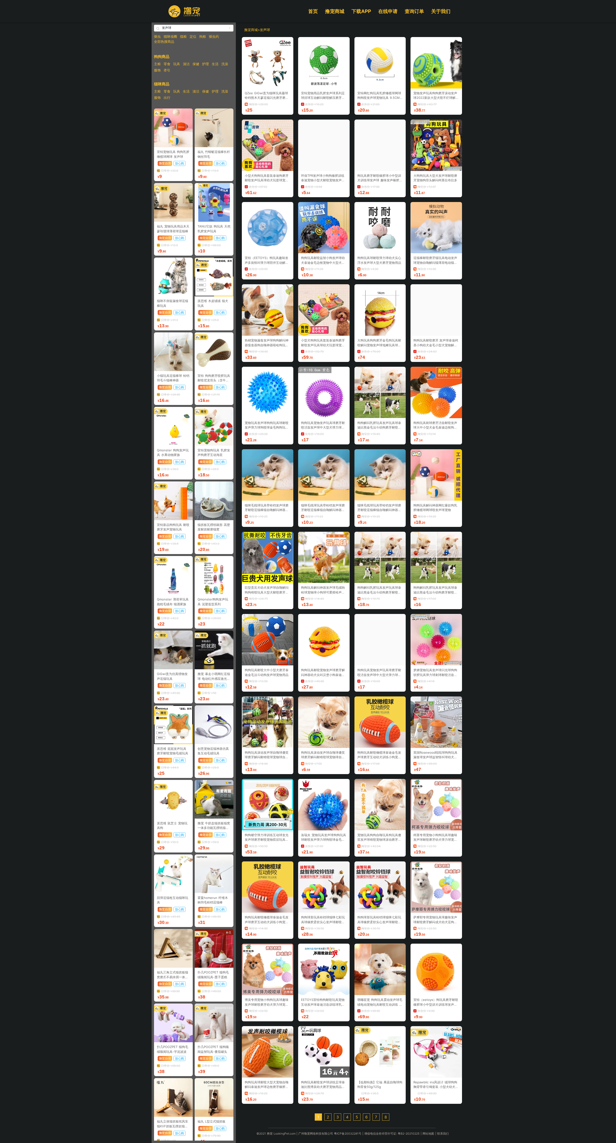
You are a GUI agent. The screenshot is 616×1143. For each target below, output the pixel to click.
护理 (205, 64)
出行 (167, 97)
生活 (215, 64)
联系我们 (443, 1133)
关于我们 (440, 11)
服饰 (157, 70)
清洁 (186, 64)
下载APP (361, 11)
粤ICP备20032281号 (347, 1133)
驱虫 (157, 36)
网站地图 (428, 1133)
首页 (313, 11)
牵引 (167, 70)
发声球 (265, 30)
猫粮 (183, 36)
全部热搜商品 (164, 41)
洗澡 (224, 64)
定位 (193, 36)
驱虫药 (214, 36)
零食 (167, 64)
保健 (195, 64)
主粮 (157, 64)
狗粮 (202, 36)
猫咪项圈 (170, 36)
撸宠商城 (334, 11)
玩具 (176, 64)
